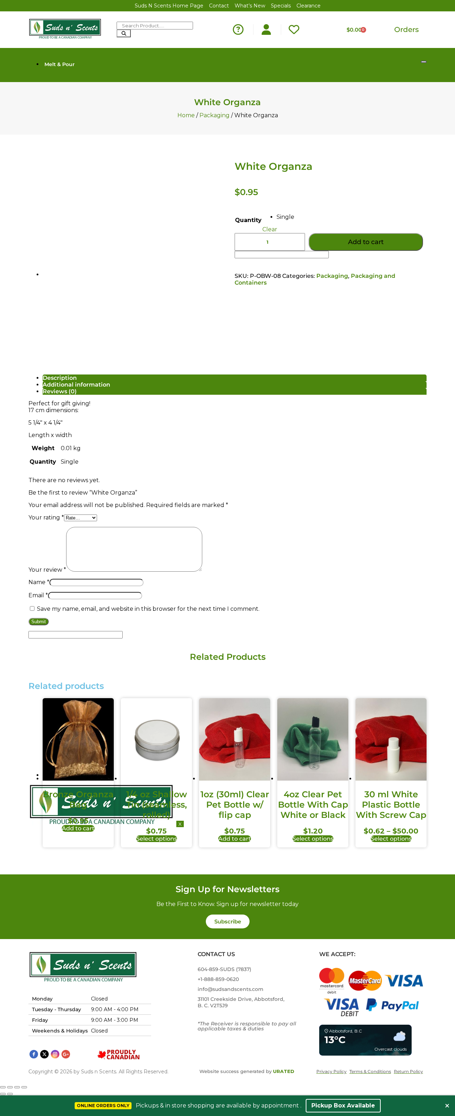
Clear (269, 229)
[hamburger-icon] (424, 62)
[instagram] (55, 1054)
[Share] (17, 1087)
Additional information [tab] (76, 384)
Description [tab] (60, 377)
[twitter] (44, 1054)
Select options (156, 838)
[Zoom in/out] (3, 1087)
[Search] (124, 33)
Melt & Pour (59, 64)
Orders (406, 29)
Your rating (46, 517)
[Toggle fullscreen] (10, 1087)
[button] (228, 921)
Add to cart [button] (78, 828)
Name (38, 582)
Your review (47, 569)
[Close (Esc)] (24, 1087)
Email (38, 595)
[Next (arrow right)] (10, 1094)
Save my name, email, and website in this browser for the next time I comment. (148, 608)
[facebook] (34, 1054)
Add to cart (366, 242)
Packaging (214, 115)
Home (186, 115)
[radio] (285, 217)
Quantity (248, 220)
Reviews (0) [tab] (60, 391)
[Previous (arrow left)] (3, 1094)
